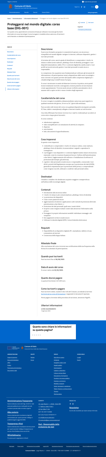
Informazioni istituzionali (31, 18)
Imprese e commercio (60, 381)
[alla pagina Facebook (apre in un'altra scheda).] (81, 7)
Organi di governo (12, 357)
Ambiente (56, 360)
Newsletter (74, 407)
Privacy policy (20, 446)
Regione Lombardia (12, 2)
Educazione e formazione (61, 376)
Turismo (56, 391)
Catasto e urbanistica (59, 371)
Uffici (8, 363)
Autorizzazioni (58, 368)
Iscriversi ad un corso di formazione (53, 294)
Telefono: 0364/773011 (46, 407)
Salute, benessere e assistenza (62, 386)
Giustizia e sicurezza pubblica (62, 378)
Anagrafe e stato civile (60, 363)
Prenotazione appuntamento (72, 446)
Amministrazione (17, 18)
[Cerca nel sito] (96, 7)
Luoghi (79, 357)
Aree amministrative (12, 360)
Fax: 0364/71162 (45, 409)
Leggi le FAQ (46, 446)
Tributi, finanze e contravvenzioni (63, 389)
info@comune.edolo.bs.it (47, 418)
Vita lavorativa (58, 394)
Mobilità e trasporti (59, 384)
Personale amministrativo (14, 368)
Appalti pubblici (58, 365)
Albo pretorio (12, 412)
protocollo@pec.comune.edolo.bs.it (50, 420)
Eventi (79, 360)
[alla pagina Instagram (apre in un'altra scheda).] (83, 7)
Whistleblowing (14, 435)
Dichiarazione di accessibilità (33, 446)
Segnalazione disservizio (57, 446)
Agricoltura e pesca (59, 357)
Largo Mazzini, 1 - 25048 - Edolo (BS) (54, 404)
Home (9, 18)
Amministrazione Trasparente (19, 400)
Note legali (11, 446)
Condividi (82, 22)
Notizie (32, 357)
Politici (9, 365)
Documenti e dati (12, 371)
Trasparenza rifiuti (15, 423)
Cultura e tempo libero (60, 373)
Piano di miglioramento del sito (90, 446)
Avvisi (32, 360)
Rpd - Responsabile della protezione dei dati (48, 425)
